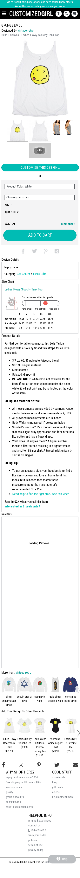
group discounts (15, 797)
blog (54, 782)
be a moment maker (63, 797)
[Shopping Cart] (75, 14)
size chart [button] (68, 224)
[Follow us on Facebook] (3, 765)
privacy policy (35, 850)
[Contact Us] (59, 14)
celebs (56, 792)
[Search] (67, 14)
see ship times (14, 787)
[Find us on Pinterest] (39, 765)
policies (32, 840)
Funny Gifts (39, 274)
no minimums (13, 802)
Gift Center (23, 274)
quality (9, 792)
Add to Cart (40, 235)
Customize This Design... (40, 167)
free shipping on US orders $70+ (23, 782)
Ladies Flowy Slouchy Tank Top (23, 289)
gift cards (57, 787)
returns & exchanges (39, 820)
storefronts (58, 777)
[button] (17, 131)
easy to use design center (20, 807)
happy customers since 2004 (22, 777)
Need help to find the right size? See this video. (41, 494)
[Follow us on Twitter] (56, 765)
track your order (37, 835)
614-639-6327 (38, 830)
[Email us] (75, 765)
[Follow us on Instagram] (21, 765)
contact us (34, 825)
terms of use (35, 845)
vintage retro (26, 30)
